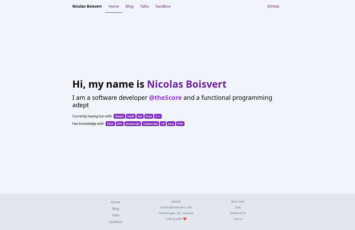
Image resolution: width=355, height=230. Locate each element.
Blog (130, 6)
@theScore (165, 97)
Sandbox (163, 6)
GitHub (273, 6)
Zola (238, 207)
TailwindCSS (237, 213)
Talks (144, 6)
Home (113, 6)
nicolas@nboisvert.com (176, 207)
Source (238, 219)
